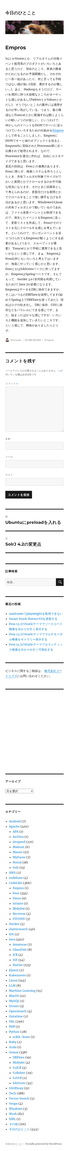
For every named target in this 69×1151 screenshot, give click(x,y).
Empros (58, 130)
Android (15, 821)
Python (14, 1032)
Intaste (18, 903)
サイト (9, 474)
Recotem (19, 913)
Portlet (18, 965)
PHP (12, 1026)
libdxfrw (19, 908)
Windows (15, 1108)
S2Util (17, 1078)
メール (9, 456)
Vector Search (19, 1098)
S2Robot (19, 1073)
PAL (12, 1021)
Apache (14, 826)
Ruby (12, 1042)
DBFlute (18, 1057)
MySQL (14, 1001)
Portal (17, 862)
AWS (12, 872)
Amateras (20, 944)
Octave (14, 1006)
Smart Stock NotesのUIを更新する (33, 619)
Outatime (16, 1016)
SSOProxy (16, 1088)
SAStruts (19, 1083)
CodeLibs (15, 883)
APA (16, 831)
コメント (11, 383)
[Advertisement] (34, 729)
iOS (11, 934)
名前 (7, 438)
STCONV (19, 919)
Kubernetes (17, 975)
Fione (17, 898)
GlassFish (20, 949)
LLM (12, 985)
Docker (14, 924)
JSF (15, 960)
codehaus (16, 878)
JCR (15, 955)
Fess (16, 893)
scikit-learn (21, 1037)
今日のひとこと (20, 12)
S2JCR (17, 1067)
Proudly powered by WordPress (43, 1144)
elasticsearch (18, 929)
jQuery (14, 970)
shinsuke (15, 340)
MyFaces (19, 857)
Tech (12, 1093)
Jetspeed (19, 842)
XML (12, 1119)
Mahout (18, 847)
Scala (13, 1047)
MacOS (14, 996)
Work (13, 1114)
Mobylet (19, 1062)
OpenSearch (18, 1011)
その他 (13, 1124)
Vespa (13, 1103)
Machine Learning (22, 990)
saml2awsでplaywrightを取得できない (36, 613)
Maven (18, 852)
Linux (13, 980)
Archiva (18, 837)
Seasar (14, 1052)
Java (12, 939)
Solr (16, 867)
